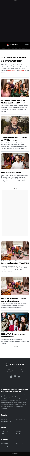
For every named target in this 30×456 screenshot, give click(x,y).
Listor (2, 433)
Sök (26, 44)
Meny (2, 44)
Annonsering (4, 443)
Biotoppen (4, 419)
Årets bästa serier (20, 419)
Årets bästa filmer (6, 421)
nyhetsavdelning (11, 70)
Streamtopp (25, 48)
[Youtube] (19, 376)
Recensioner (18, 48)
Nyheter (9, 48)
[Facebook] (11, 376)
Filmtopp (3, 48)
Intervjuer (18, 431)
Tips (13, 48)
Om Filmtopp (4, 446)
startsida (21, 70)
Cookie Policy (19, 443)
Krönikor (18, 433)
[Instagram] (15, 376)
